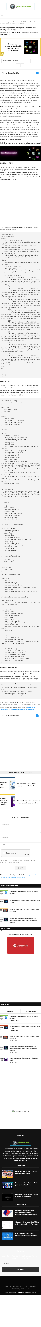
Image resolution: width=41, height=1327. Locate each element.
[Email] (20, 1279)
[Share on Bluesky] (18, 65)
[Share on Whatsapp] (37, 61)
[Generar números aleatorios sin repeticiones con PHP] (7, 1174)
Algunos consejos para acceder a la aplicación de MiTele (26, 1195)
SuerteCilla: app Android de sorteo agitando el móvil (25, 892)
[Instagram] (13, 1279)
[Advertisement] (20, 203)
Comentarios (31, 1011)
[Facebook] (9, 1279)
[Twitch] (25, 1279)
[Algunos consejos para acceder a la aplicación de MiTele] (7, 1197)
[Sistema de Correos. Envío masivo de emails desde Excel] (7, 784)
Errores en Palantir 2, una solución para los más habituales (27, 1184)
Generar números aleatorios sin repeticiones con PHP (26, 1172)
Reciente (10, 1011)
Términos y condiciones (20, 1289)
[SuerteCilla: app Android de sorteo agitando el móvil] (4, 892)
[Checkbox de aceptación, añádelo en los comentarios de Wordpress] (7, 1225)
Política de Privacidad (28, 1286)
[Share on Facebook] (23, 61)
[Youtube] (17, 1279)
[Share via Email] (22, 65)
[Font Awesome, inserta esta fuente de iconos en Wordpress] (7, 1236)
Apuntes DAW (22, 22)
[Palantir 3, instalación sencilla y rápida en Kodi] (4, 1059)
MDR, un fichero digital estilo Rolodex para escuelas (24, 910)
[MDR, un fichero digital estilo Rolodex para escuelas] (4, 910)
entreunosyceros (21, 1292)
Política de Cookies (12, 1286)
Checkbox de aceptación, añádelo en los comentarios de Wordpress (27, 1223)
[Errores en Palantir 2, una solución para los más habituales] (7, 1185)
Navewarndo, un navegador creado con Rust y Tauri (25, 901)
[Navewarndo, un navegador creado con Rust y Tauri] (4, 901)
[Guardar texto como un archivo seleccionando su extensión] (7, 801)
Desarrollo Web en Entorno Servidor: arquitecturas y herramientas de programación (26, 1212)
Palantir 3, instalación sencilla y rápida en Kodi (24, 1059)
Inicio (1, 22)
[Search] (39, 15)
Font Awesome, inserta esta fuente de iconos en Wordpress (26, 1234)
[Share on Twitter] (28, 61)
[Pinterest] (15, 1279)
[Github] (22, 1279)
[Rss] (27, 1279)
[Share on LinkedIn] (32, 61)
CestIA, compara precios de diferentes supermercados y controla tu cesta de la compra (23, 920)
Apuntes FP (11, 22)
